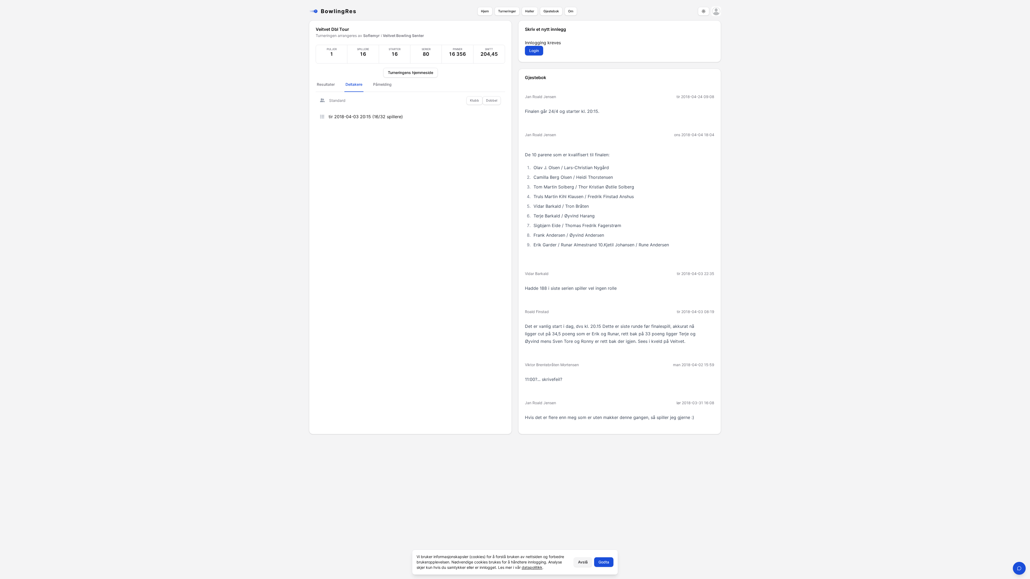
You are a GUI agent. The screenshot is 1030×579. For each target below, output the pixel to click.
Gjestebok (551, 11)
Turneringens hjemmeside (410, 72)
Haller (529, 11)
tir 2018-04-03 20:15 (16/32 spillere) (366, 116)
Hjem (485, 11)
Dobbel (491, 100)
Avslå (583, 562)
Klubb (474, 100)
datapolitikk (532, 567)
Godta (603, 562)
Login (534, 50)
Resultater (326, 84)
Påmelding (382, 84)
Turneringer (507, 11)
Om (570, 11)
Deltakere (353, 84)
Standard (337, 100)
